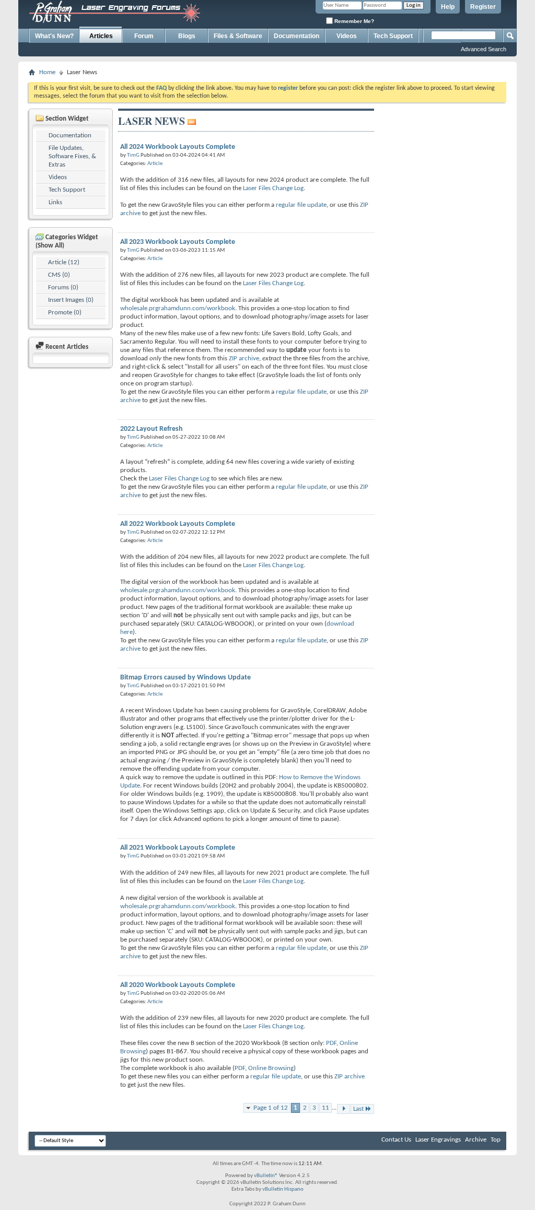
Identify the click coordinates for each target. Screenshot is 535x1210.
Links (55, 202)
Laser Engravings (438, 1139)
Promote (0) (65, 312)
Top (496, 1139)
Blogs (186, 36)
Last (358, 1109)
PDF (331, 1043)
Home (47, 72)
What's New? (54, 36)
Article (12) (63, 262)
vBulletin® (266, 1176)
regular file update (301, 205)
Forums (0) (63, 287)
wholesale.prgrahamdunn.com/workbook (177, 308)
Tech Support (393, 36)
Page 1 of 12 (270, 1108)
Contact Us (396, 1139)
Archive (475, 1139)
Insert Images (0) (71, 300)
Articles (101, 36)
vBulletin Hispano (283, 1189)
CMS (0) (59, 275)
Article (154, 164)
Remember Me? (353, 21)
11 (325, 1108)
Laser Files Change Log (273, 188)
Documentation (296, 36)
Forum (144, 36)
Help (448, 6)
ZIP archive (244, 358)
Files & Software (238, 36)
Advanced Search (483, 49)
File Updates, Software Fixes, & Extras (72, 156)
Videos (346, 36)
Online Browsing (271, 1068)
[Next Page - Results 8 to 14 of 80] (343, 1109)
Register (483, 6)
